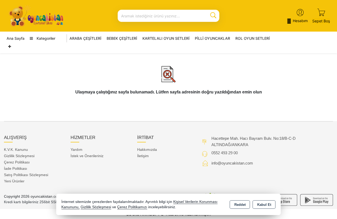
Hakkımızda (147, 149)
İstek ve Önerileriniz (87, 156)
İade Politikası (15, 168)
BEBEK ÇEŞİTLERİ (122, 38)
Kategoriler (45, 38)
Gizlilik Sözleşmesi (19, 156)
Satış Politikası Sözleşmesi (26, 175)
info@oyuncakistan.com (232, 163)
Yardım (76, 149)
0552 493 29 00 (224, 153)
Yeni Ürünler (14, 181)
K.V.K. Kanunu (16, 149)
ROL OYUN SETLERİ (252, 38)
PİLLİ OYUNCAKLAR (212, 38)
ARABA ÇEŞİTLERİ (85, 38)
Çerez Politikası (17, 162)
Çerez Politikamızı (132, 207)
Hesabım (300, 20)
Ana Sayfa (15, 38)
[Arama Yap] (213, 16)
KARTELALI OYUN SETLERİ (166, 38)
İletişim (143, 156)
